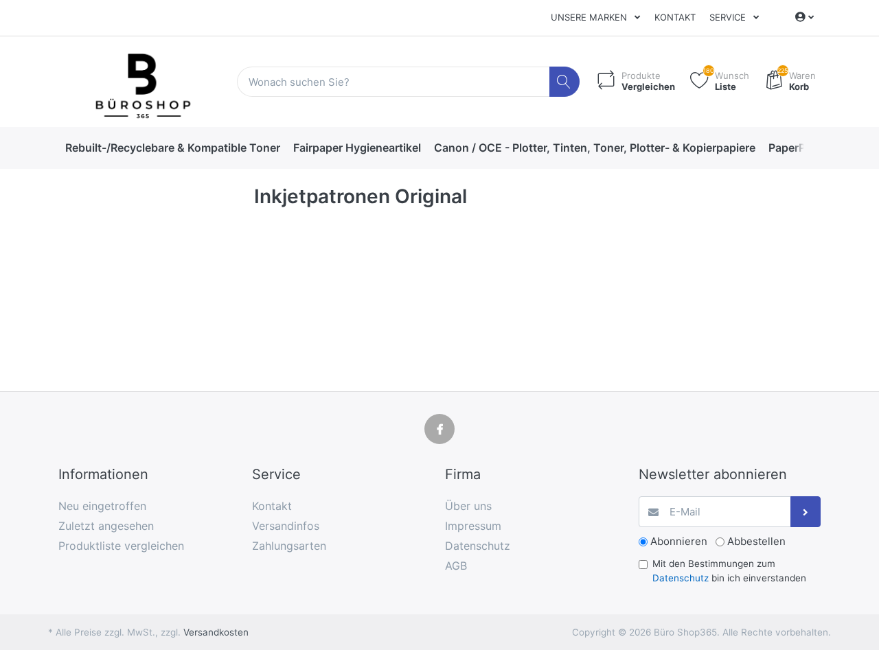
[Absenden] (805, 511)
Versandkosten (216, 632)
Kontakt (675, 17)
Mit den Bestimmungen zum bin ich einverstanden (729, 570)
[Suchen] (564, 82)
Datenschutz (680, 577)
